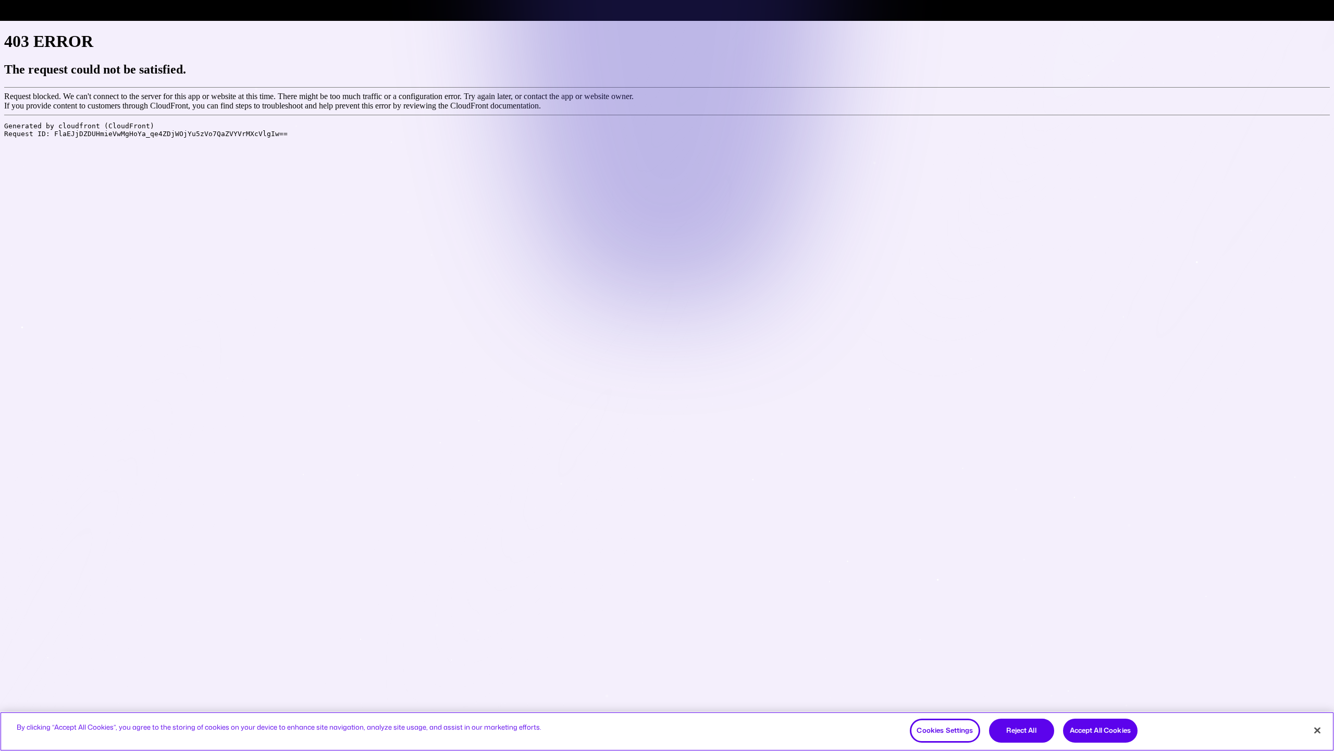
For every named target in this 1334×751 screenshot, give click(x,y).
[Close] (1317, 730)
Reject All (1021, 730)
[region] (667, 731)
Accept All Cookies (1100, 730)
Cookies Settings (945, 730)
